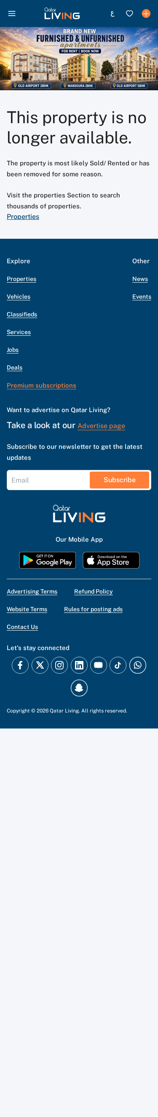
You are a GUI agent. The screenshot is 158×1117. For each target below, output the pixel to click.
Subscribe (120, 480)
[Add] (146, 13)
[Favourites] (129, 13)
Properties (23, 217)
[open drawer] (11, 13)
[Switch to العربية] (112, 13)
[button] (62, 13)
